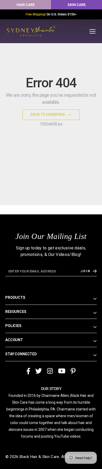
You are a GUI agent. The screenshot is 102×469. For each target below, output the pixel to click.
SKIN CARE (76, 5)
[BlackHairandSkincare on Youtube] (61, 371)
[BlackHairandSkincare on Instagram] (50, 371)
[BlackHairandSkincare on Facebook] (28, 371)
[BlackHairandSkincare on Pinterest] (73, 371)
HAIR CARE (25, 5)
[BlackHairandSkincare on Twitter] (38, 371)
